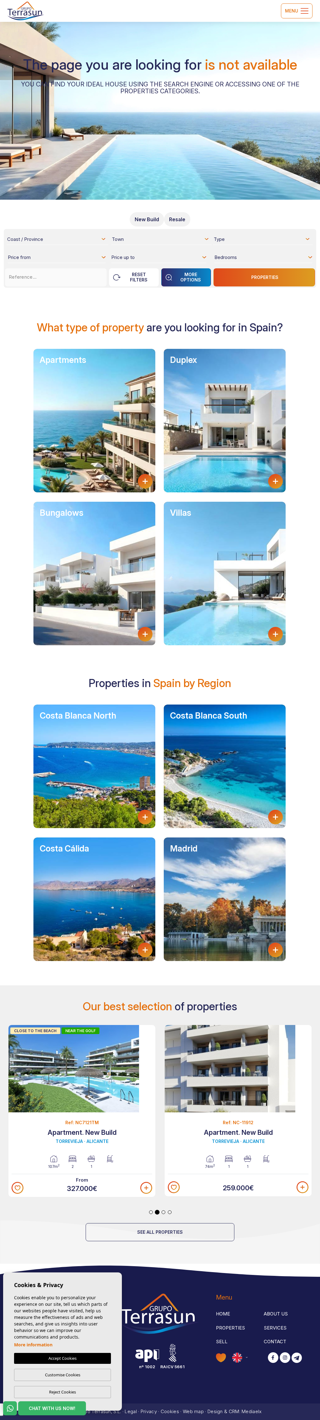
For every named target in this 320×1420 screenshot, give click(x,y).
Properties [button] (230, 1328)
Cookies (170, 1411)
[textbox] (58, 240)
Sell (222, 1341)
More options (190, 277)
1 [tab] (151, 1212)
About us (276, 1314)
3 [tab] (163, 1212)
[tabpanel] (81, 1111)
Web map (193, 1411)
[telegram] (297, 1358)
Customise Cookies (62, 1375)
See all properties (160, 1232)
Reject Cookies (62, 1392)
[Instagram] (285, 1358)
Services (275, 1328)
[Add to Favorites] (17, 1188)
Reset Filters (139, 277)
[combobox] (56, 239)
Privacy (149, 1411)
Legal (131, 1411)
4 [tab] (170, 1212)
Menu (291, 10)
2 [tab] (157, 1212)
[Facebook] (273, 1358)
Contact (275, 1341)
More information (33, 1345)
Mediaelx (252, 1411)
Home (223, 1314)
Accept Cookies (62, 1358)
